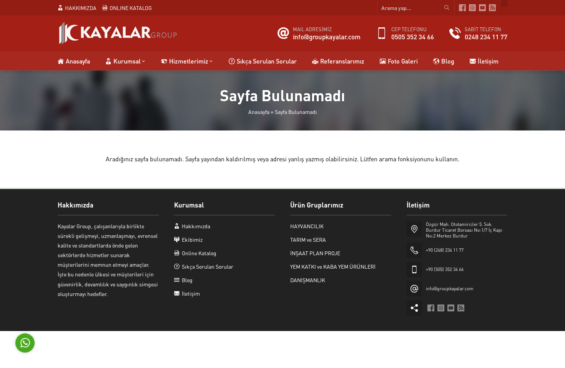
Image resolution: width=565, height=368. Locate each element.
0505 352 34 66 (412, 36)
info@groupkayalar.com (327, 36)
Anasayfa (258, 111)
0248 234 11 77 (486, 36)
